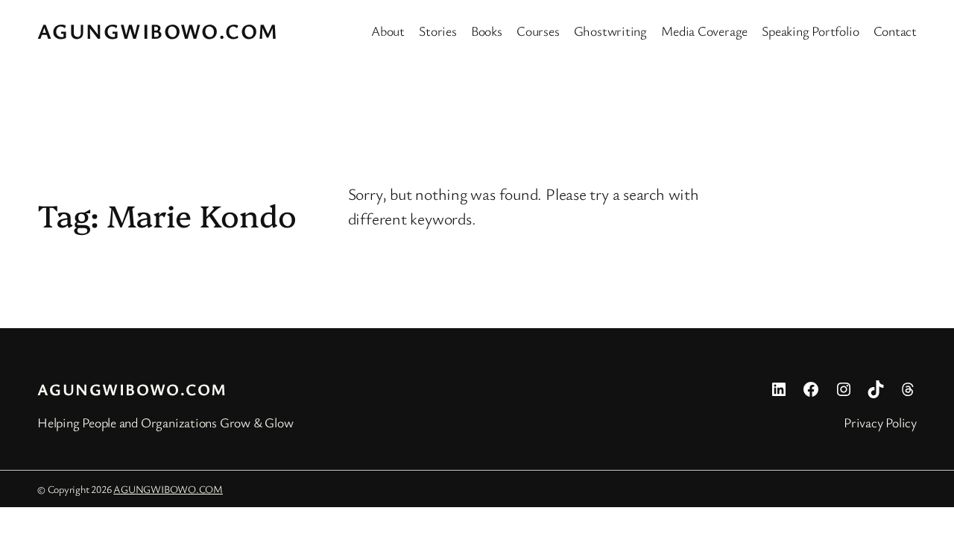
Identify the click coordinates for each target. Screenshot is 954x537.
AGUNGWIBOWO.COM (158, 30)
